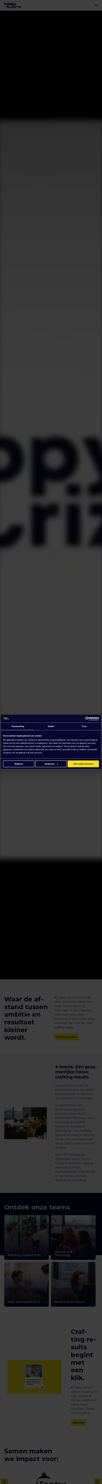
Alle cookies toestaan (83, 764)
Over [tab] (84, 726)
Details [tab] (51, 726)
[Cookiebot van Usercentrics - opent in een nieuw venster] (87, 719)
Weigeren (18, 764)
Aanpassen (49, 764)
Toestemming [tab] (17, 726)
